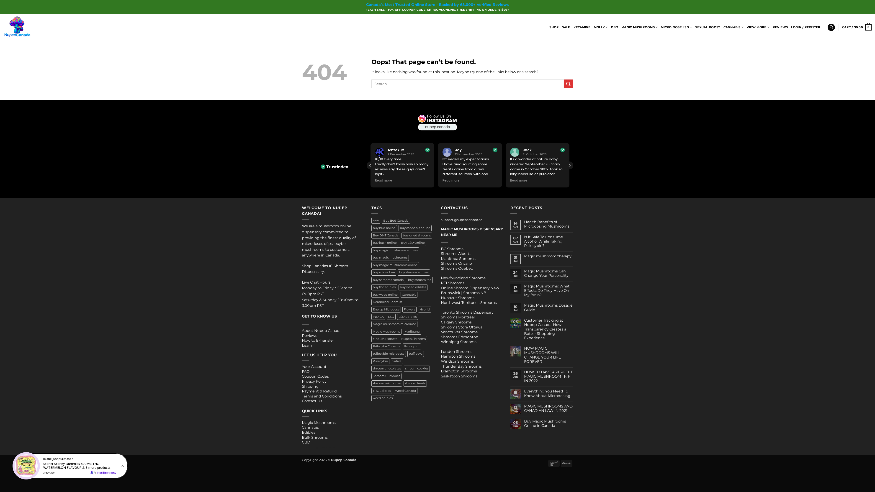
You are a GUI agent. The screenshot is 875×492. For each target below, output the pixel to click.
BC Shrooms (452, 249)
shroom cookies (416, 368)
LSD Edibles (408, 316)
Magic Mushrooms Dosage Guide (548, 307)
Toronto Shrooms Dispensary (467, 312)
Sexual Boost (707, 27)
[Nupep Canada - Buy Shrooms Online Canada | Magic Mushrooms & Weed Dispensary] (26, 27)
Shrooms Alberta (456, 253)
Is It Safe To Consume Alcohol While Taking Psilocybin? (543, 241)
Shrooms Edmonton (459, 337)
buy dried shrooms (417, 235)
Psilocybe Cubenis (386, 346)
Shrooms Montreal (458, 317)
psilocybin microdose (388, 353)
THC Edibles (382, 390)
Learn (307, 345)
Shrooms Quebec (457, 268)
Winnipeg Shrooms (458, 342)
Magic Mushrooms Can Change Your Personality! (546, 273)
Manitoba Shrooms (458, 258)
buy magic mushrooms (390, 257)
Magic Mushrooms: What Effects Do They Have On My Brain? (547, 290)
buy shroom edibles (414, 272)
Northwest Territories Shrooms (469, 302)
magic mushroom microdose (394, 324)
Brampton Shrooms (459, 371)
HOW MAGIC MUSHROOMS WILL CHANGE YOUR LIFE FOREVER (542, 355)
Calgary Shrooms (456, 322)
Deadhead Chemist (387, 302)
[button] (806, 27)
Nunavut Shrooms (457, 298)
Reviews (780, 27)
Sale (566, 27)
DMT (614, 27)
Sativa (396, 361)
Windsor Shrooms (457, 361)
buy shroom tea (419, 280)
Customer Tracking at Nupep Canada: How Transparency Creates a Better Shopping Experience (545, 329)
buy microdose (384, 272)
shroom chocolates (387, 368)
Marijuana (412, 331)
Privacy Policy (314, 381)
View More (756, 27)
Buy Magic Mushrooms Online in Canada (545, 423)
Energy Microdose (386, 309)
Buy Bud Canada (396, 220)
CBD (306, 442)
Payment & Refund (320, 391)
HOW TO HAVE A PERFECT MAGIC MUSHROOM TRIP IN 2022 (548, 376)
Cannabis (732, 27)
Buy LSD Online (413, 242)
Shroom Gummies (386, 376)
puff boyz (415, 353)
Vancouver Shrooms (459, 332)
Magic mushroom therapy (547, 256)
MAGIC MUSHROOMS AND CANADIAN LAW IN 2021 (548, 408)
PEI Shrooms (452, 283)
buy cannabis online (415, 228)
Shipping (310, 386)
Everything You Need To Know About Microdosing (547, 393)
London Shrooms (456, 351)
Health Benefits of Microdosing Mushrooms (546, 224)
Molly (599, 27)
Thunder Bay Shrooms (461, 366)
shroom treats (415, 383)
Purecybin (380, 361)
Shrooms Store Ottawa (461, 327)
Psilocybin (411, 346)
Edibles (308, 432)
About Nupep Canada (322, 330)
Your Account (314, 366)
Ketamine (582, 27)
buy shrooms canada (388, 280)
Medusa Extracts (385, 339)
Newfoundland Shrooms (463, 278)
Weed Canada (405, 390)
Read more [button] (411, 181)
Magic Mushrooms (638, 27)
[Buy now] (70, 466)
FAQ (305, 371)
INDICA (378, 316)
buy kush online (385, 242)
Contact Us (312, 401)
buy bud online (384, 228)
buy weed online (385, 294)
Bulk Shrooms (315, 437)
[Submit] (568, 83)
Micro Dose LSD (675, 27)
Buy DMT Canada (386, 235)
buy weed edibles (413, 287)
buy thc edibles (384, 287)
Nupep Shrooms (413, 339)
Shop (554, 27)
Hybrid (424, 309)
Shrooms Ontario (456, 263)
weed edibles (383, 398)
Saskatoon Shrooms (459, 376)
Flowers (409, 309)
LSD (391, 316)
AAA (376, 220)
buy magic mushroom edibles (395, 250)
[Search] (831, 27)
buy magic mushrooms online (395, 265)
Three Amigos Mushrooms (320, 447)
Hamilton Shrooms (458, 356)
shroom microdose (387, 383)
